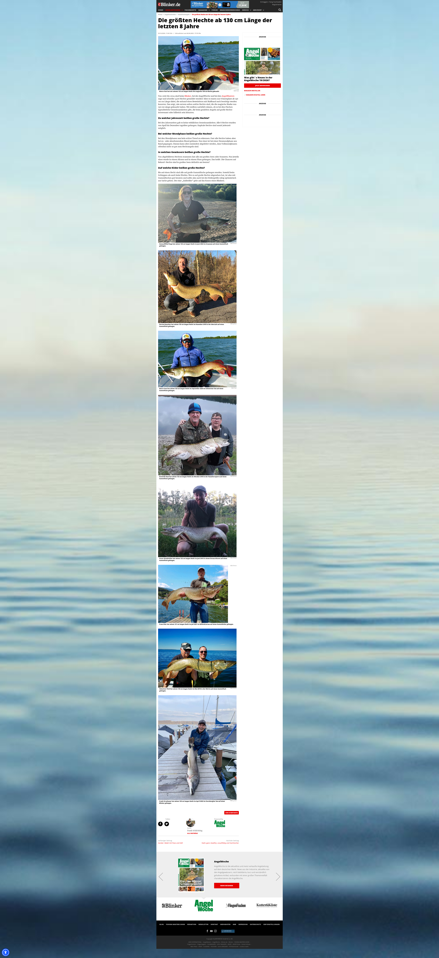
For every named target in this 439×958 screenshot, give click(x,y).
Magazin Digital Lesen (255, 95)
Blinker (188, 96)
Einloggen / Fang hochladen (271, 2)
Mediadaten (225, 924)
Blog (161, 924)
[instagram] (216, 931)
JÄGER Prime (236, 944)
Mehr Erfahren (226, 886)
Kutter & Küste (246, 944)
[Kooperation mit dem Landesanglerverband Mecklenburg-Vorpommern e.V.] (228, 931)
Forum (215, 10)
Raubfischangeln (184, 14)
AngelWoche (216, 942)
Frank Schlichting (194, 831)
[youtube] (212, 931)
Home (160, 10)
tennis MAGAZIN (223, 946)
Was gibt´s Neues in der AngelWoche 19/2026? (258, 79)
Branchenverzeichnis (230, 10)
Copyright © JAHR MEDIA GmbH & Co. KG (219, 939)
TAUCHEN (214, 946)
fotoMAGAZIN (211, 944)
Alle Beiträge (192, 833)
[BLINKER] (169, 4)
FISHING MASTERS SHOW (175, 924)
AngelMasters (228, 96)
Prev (161, 876)
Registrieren (277, 4)
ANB (234, 924)
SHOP (200, 946)
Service (245, 10)
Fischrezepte (190, 10)
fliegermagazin (201, 944)
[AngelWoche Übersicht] (219, 823)
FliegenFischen (191, 944)
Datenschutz (255, 924)
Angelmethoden (172, 10)
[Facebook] (208, 931)
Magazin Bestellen (252, 91)
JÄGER (229, 944)
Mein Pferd (194, 946)
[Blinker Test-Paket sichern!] (220, 4)
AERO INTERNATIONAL (195, 942)
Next (278, 876)
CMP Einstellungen (271, 924)
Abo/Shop (257, 10)
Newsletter (203, 924)
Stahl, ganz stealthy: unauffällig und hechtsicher (220, 843)
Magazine (202, 10)
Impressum (243, 924)
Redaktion (191, 924)
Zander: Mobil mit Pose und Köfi (170, 843)
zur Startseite (231, 813)
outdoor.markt (244, 946)
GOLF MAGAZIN (221, 944)
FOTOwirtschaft (233, 946)
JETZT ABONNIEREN (262, 86)
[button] (5, 952)
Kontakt (214, 924)
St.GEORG (206, 946)
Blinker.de (224, 942)
